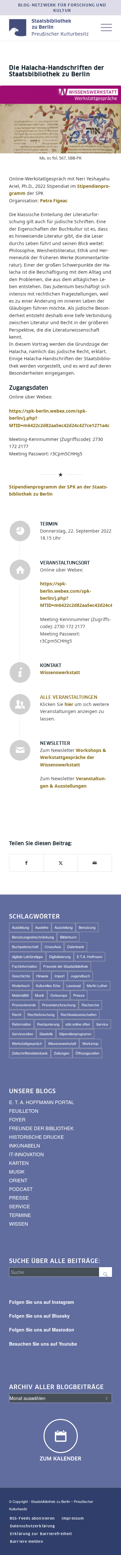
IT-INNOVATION (26, 1154)
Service (102, 1024)
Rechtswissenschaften (78, 1014)
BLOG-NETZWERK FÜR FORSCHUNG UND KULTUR (62, 8)
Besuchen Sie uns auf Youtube (43, 1343)
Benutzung (87, 927)
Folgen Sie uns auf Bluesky (39, 1316)
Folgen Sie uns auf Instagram (41, 1302)
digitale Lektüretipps (27, 956)
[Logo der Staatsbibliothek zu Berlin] (50, 28)
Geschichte (21, 975)
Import (60, 975)
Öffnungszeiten (87, 1053)
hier (69, 704)
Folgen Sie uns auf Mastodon (41, 1329)
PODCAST (21, 1188)
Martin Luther (97, 985)
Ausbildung (20, 927)
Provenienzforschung (59, 1004)
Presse (79, 995)
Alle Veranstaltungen (68, 697)
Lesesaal (73, 985)
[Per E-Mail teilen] (95, 863)
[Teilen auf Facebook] (26, 863)
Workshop (90, 1043)
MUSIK (17, 1171)
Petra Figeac (53, 200)
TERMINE (20, 1215)
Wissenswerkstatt (60, 672)
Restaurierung (48, 1024)
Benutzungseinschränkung (33, 936)
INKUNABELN (24, 1145)
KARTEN (19, 1162)
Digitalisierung (60, 956)
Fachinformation (24, 966)
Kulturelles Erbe (48, 985)
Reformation (21, 1024)
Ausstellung (64, 927)
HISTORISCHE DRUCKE (36, 1136)
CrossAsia (53, 946)
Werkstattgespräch (27, 1043)
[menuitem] (62, 8)
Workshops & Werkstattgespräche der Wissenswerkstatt (73, 757)
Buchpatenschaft (25, 946)
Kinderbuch (21, 985)
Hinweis (42, 975)
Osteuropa (58, 995)
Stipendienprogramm (75, 1033)
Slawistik (46, 1033)
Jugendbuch (80, 975)
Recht (16, 1014)
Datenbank (75, 946)
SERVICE (19, 1206)
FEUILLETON (23, 1110)
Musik (39, 995)
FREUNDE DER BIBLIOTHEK (41, 1128)
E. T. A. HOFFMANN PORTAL (41, 1102)
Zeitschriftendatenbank (30, 1053)
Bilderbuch (68, 936)
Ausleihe (41, 927)
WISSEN (18, 1223)
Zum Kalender (60, 1458)
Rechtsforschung (41, 1014)
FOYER (17, 1119)
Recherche (90, 1004)
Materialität (20, 995)
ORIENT (18, 1180)
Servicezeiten (22, 1033)
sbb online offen (78, 1024)
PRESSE (19, 1197)
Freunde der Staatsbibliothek (65, 966)
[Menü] (103, 28)
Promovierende (24, 1004)
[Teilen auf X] (61, 863)
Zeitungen (61, 1053)
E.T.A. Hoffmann (89, 956)
